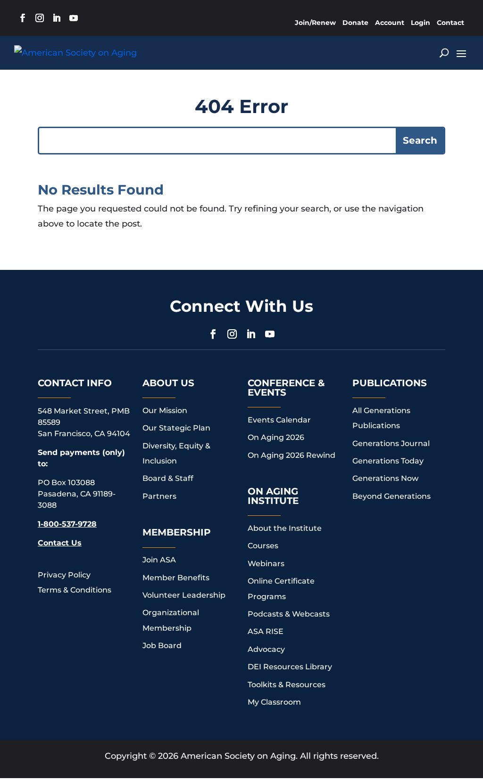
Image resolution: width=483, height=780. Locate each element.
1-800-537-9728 (67, 524)
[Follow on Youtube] (73, 17)
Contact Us (60, 542)
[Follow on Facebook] (22, 17)
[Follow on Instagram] (39, 17)
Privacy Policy (64, 574)
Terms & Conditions (74, 589)
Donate (355, 22)
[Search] (444, 52)
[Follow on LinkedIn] (56, 17)
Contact (450, 22)
